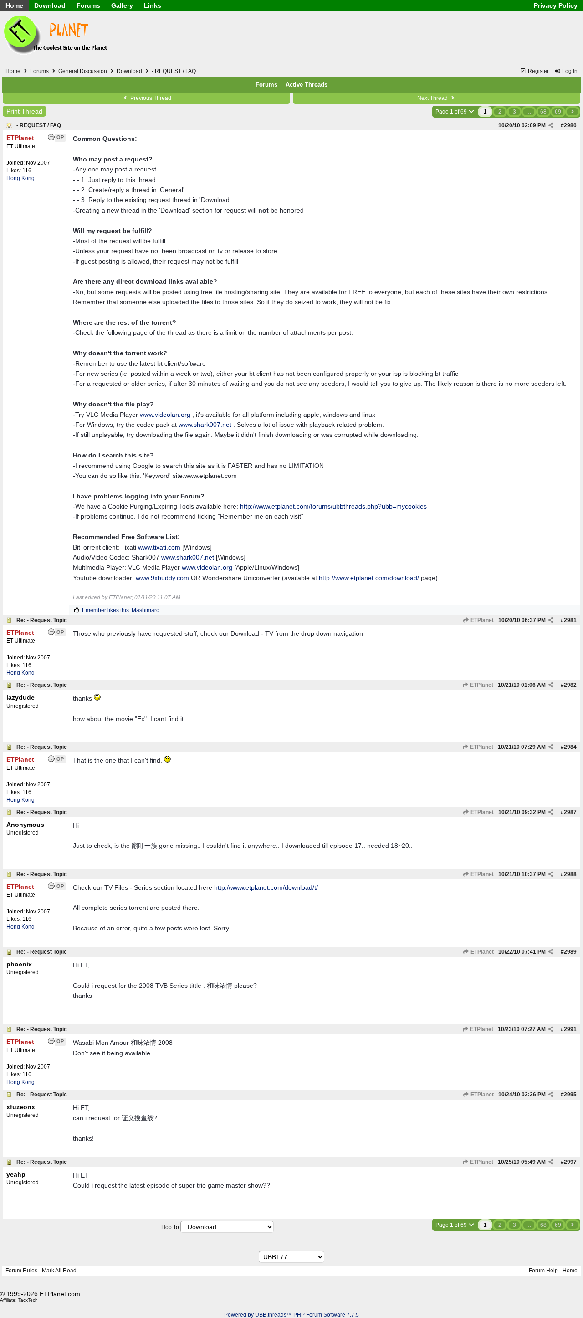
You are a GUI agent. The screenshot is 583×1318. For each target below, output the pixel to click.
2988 (570, 874)
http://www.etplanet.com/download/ (369, 577)
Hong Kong (20, 178)
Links (152, 5)
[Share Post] (551, 125)
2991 (570, 1029)
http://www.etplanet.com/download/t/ (266, 887)
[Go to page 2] (572, 111)
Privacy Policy (556, 5)
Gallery (122, 5)
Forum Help (543, 1270)
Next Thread (433, 98)
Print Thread (24, 111)
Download (50, 5)
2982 (570, 685)
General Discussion (82, 71)
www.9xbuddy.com (162, 577)
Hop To (170, 1227)
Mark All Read (59, 1270)
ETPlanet (481, 620)
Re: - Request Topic (41, 620)
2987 (570, 812)
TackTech (28, 1299)
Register (538, 71)
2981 (570, 620)
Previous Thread (150, 98)
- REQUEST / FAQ (38, 125)
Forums (88, 5)
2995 (570, 1094)
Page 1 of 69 (451, 112)
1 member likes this (105, 610)
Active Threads (306, 84)
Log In (569, 71)
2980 (570, 125)
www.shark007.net (205, 424)
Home (14, 5)
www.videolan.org (165, 414)
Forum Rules (21, 1270)
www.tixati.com (159, 547)
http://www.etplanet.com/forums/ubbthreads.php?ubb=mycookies (333, 506)
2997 (570, 1162)
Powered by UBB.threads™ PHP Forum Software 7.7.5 (291, 1315)
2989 (570, 952)
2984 (570, 747)
